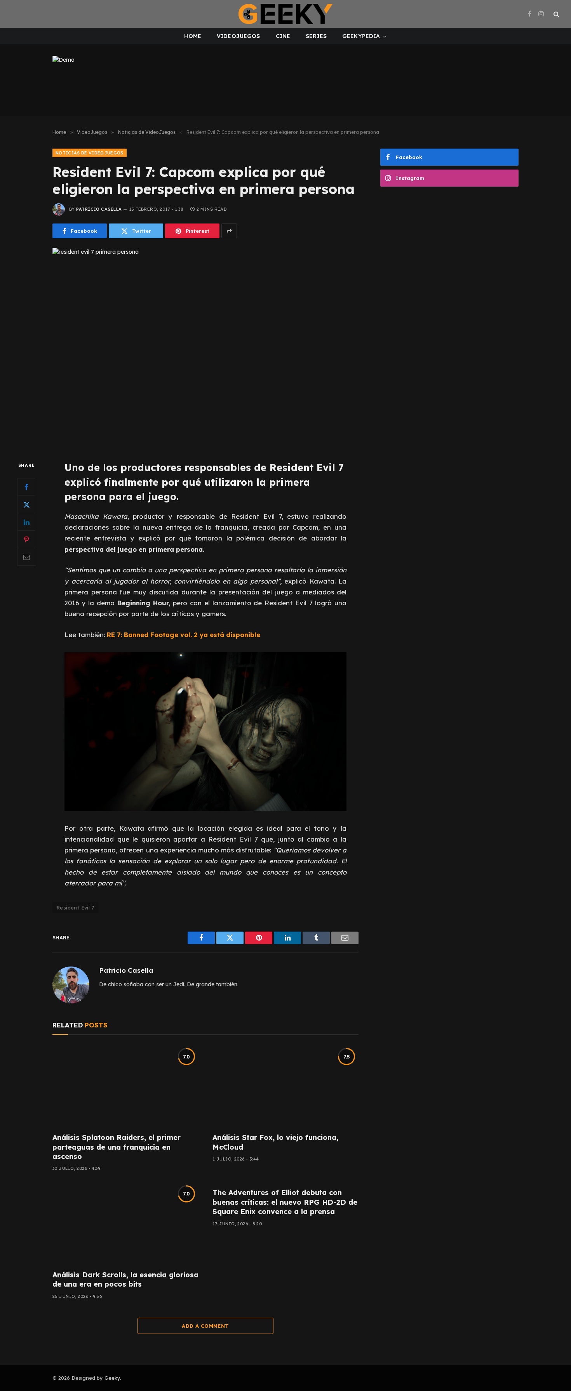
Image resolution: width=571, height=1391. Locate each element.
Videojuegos (238, 36)
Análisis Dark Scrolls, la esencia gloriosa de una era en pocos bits (125, 1279)
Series (316, 36)
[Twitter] (26, 505)
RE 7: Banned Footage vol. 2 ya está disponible (183, 635)
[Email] (26, 557)
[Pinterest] (26, 540)
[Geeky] (285, 14)
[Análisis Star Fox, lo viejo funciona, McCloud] (285, 1086)
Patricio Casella (99, 209)
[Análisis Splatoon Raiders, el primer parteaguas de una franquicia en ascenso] (125, 1086)
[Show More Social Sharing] (229, 230)
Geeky (112, 1378)
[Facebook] (26, 487)
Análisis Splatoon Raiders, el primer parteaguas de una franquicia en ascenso (116, 1147)
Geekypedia (361, 36)
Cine (283, 36)
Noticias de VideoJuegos (90, 153)
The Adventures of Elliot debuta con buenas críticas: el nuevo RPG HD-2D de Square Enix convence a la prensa (284, 1202)
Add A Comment (205, 1326)
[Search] (555, 14)
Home (192, 36)
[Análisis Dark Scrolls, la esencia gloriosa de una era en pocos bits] (125, 1223)
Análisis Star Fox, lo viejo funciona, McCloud (275, 1142)
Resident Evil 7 (75, 907)
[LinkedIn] (26, 522)
